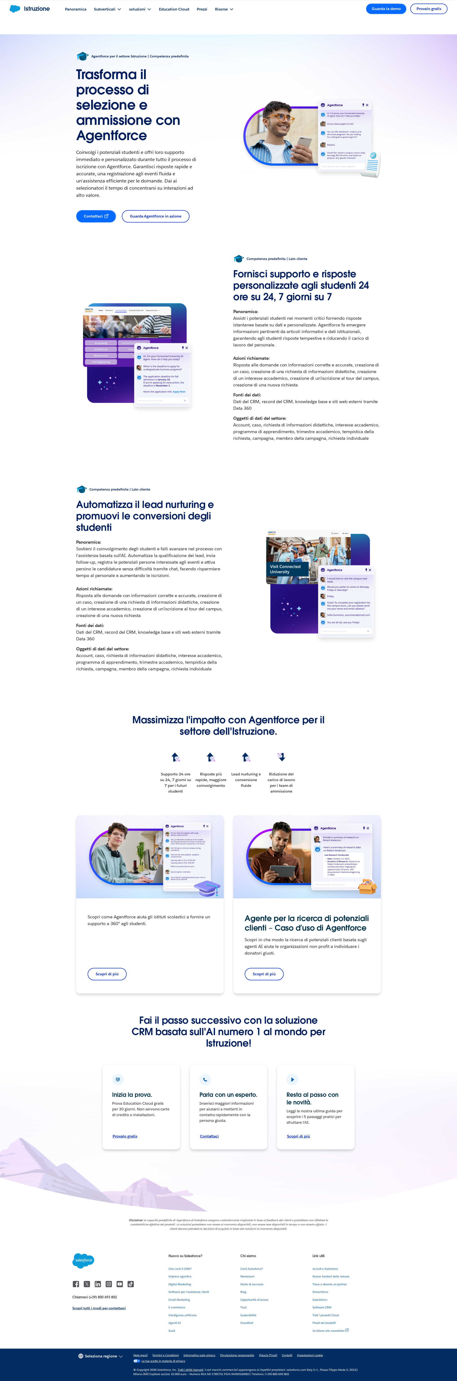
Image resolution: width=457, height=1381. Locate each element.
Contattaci (93, 216)
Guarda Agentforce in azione (155, 216)
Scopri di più (264, 973)
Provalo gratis (125, 1136)
